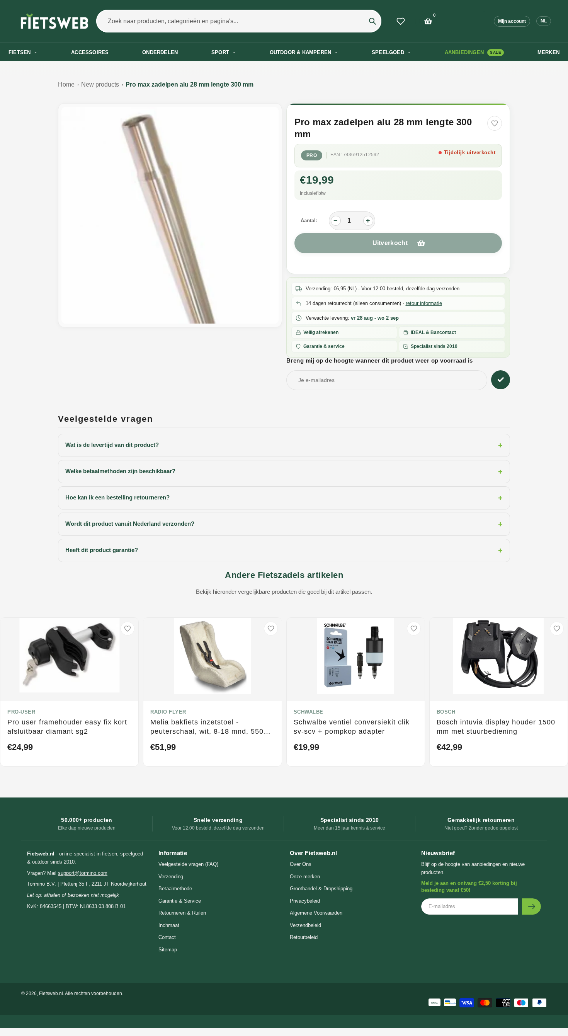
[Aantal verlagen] (336, 221)
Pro (311, 155)
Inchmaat (168, 925)
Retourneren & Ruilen (182, 913)
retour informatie (424, 303)
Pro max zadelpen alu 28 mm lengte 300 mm (189, 84)
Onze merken (305, 876)
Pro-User (21, 712)
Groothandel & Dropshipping (321, 888)
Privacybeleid (305, 901)
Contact (167, 937)
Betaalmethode (175, 888)
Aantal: (309, 220)
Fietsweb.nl (51, 993)
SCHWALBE (308, 712)
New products (100, 84)
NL (544, 21)
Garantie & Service (179, 901)
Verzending (170, 876)
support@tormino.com (82, 873)
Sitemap (167, 950)
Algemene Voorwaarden (316, 913)
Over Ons (300, 864)
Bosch (446, 712)
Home (66, 84)
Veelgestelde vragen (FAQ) (188, 864)
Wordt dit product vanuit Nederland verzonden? (284, 524)
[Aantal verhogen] (368, 221)
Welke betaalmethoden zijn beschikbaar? (284, 471)
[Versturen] (531, 906)
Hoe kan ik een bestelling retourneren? (284, 498)
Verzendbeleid (305, 925)
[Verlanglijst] (400, 21)
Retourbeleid (304, 937)
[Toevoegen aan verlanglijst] (494, 123)
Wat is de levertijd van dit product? (284, 445)
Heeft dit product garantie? (284, 550)
